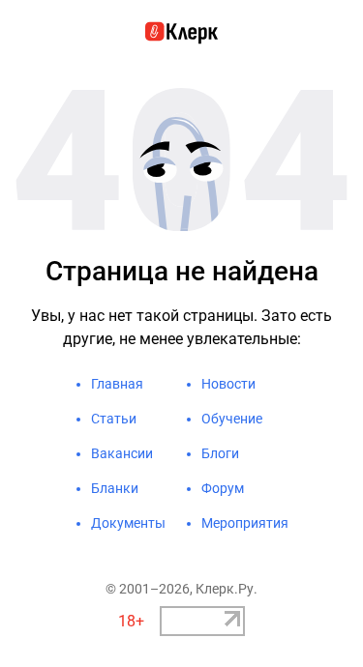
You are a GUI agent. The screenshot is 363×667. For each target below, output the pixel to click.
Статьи (113, 418)
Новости (228, 384)
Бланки (114, 488)
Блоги (220, 453)
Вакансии (122, 453)
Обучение (231, 418)
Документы (128, 523)
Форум (222, 488)
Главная (117, 384)
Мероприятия (244, 523)
